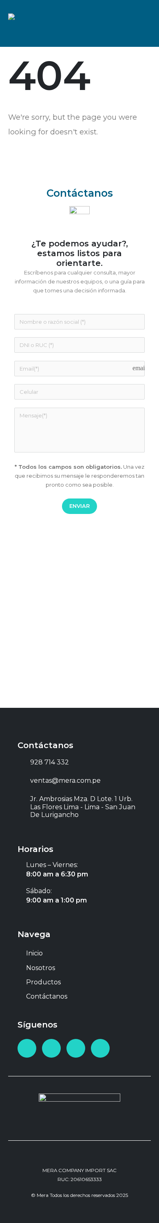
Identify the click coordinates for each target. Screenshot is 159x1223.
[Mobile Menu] (143, 24)
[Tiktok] (100, 1048)
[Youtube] (51, 1048)
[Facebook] (27, 1048)
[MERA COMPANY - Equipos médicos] (34, 23)
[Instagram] (75, 1048)
